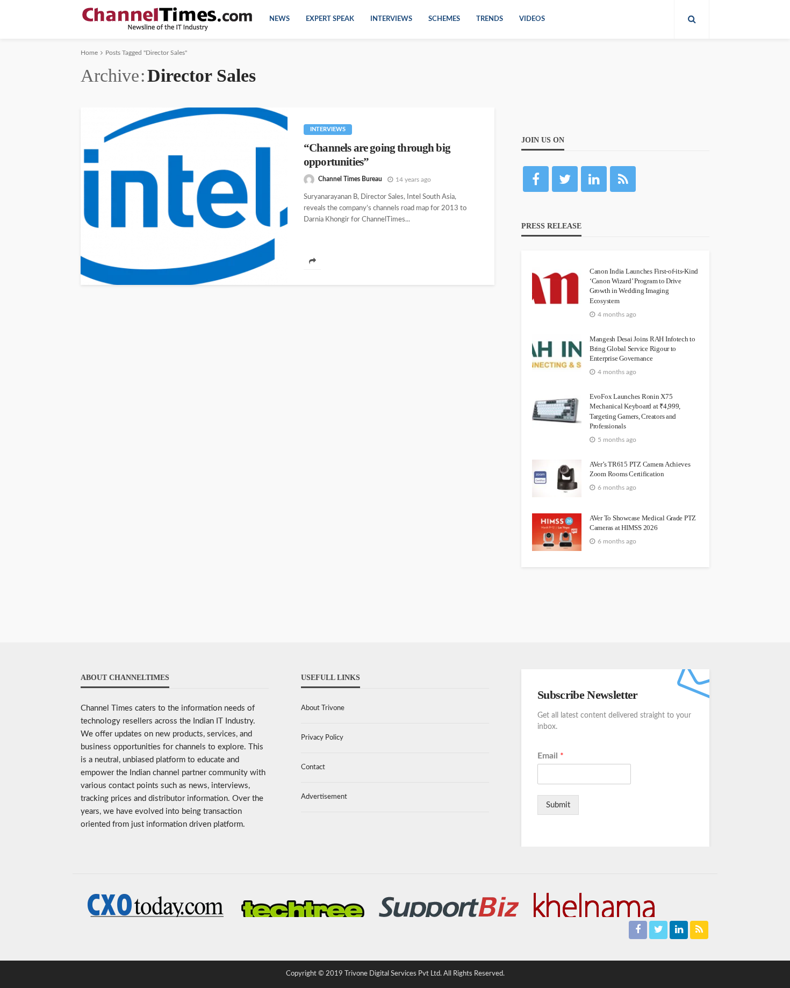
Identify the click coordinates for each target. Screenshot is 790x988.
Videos (532, 19)
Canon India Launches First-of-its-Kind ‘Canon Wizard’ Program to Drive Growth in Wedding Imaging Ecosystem (644, 286)
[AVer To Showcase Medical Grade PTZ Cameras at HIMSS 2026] (556, 532)
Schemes (444, 19)
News (279, 19)
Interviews (391, 19)
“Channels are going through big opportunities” (377, 154)
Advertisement (324, 796)
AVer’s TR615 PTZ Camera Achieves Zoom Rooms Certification (640, 469)
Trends (489, 19)
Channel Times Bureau (350, 179)
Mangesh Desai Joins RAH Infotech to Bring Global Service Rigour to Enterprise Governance (642, 348)
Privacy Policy (322, 737)
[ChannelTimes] (168, 19)
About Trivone (322, 708)
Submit (558, 805)
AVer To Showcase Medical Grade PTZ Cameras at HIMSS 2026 (643, 523)
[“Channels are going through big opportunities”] (184, 196)
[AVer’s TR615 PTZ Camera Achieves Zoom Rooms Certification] (556, 478)
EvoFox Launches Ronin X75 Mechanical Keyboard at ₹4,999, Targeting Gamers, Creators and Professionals (635, 411)
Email (550, 755)
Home (89, 52)
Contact (313, 767)
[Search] (692, 19)
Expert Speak (330, 19)
